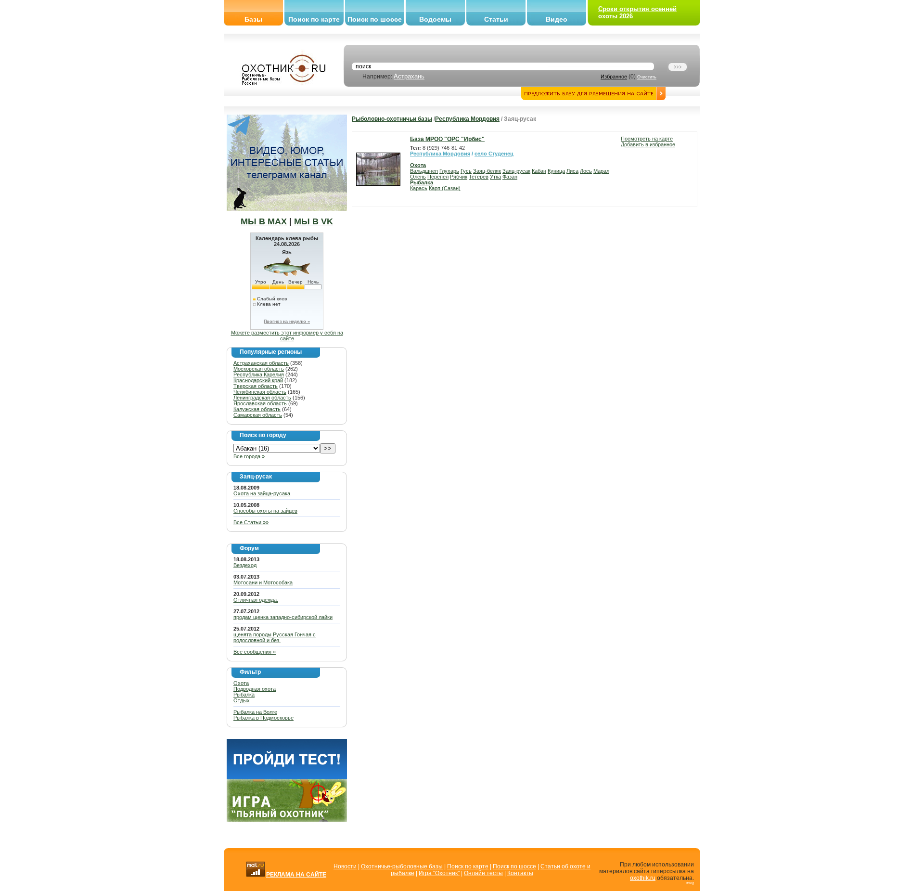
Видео (556, 19)
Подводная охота (254, 689)
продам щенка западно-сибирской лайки (283, 617)
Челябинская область (259, 392)
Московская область (258, 369)
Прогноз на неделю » (287, 321)
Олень (418, 177)
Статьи (496, 19)
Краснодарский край (258, 380)
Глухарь (449, 171)
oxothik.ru (642, 878)
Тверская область (255, 386)
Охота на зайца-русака (261, 493)
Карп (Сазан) (445, 188)
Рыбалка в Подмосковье (263, 718)
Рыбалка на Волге (255, 712)
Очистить (646, 77)
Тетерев (478, 177)
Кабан (539, 171)
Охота (241, 683)
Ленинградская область (262, 397)
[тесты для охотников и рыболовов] (287, 777)
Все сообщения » (254, 652)
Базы (253, 19)
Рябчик (458, 177)
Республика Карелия (258, 374)
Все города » (249, 456)
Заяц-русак (516, 171)
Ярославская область (260, 403)
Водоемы (435, 19)
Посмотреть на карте (647, 139)
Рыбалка (244, 694)
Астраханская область (261, 363)
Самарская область (257, 415)
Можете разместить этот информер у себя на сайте (287, 335)
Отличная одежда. (255, 600)
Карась (418, 188)
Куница (556, 171)
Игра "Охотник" (439, 873)
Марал (601, 171)
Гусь (466, 171)
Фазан (509, 177)
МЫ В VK (313, 221)
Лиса (572, 171)
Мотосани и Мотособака (263, 582)
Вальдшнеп (424, 171)
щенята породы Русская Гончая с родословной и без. (274, 637)
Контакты (520, 873)
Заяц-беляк (487, 171)
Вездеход (245, 565)
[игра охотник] (287, 820)
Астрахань (409, 76)
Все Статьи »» (251, 522)
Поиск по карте (314, 19)
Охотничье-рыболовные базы (402, 866)
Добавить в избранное (648, 144)
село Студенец (494, 153)
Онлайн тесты (483, 873)
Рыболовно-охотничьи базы (392, 119)
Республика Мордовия (467, 119)
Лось (586, 171)
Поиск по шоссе (374, 19)
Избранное (614, 76)
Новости (345, 866)
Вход (690, 883)
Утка (495, 177)
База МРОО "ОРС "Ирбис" (447, 139)
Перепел (438, 177)
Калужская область (257, 409)
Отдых (241, 700)
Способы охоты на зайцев (265, 511)
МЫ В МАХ (264, 221)
